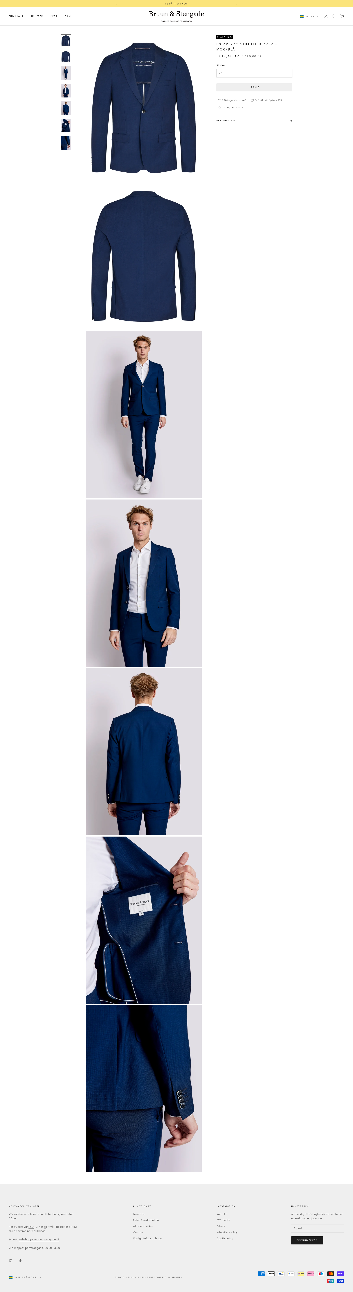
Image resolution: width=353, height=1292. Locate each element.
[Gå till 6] (66, 125)
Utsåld (254, 87)
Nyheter (37, 16)
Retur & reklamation (146, 1220)
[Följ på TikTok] (20, 1261)
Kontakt (222, 1214)
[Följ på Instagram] (11, 1261)
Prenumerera (307, 1240)
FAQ (31, 1227)
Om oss (138, 1232)
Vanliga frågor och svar (148, 1238)
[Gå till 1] (66, 40)
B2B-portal (223, 1220)
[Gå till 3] (66, 73)
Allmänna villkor (143, 1226)
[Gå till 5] (66, 108)
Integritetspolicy (227, 1232)
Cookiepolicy (225, 1238)
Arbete (221, 1226)
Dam (68, 16)
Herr (54, 16)
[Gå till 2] (66, 56)
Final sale (16, 16)
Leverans (139, 1214)
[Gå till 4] (66, 90)
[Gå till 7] (66, 143)
